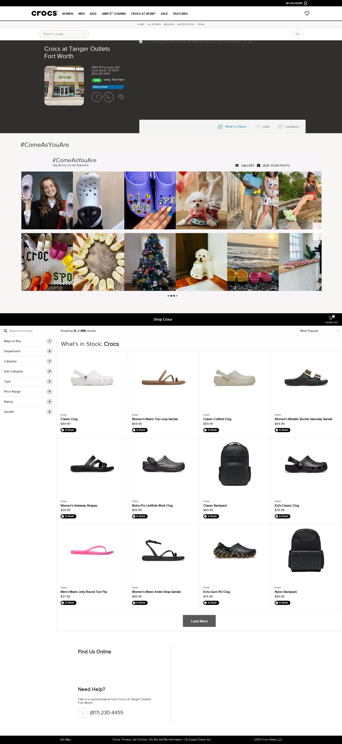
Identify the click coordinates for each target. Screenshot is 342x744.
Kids (93, 13)
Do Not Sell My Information (165, 739)
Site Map (65, 739)
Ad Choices (140, 739)
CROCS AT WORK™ (143, 13)
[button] (28, 341)
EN (298, 34)
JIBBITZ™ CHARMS (114, 13)
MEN (81, 13)
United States (185, 24)
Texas (201, 24)
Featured (180, 13)
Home (140, 24)
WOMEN (67, 13)
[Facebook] (83, 665)
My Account (294, 3)
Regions (169, 24)
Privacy (126, 739)
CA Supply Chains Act (197, 739)
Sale (164, 13)
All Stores (154, 24)
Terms (116, 739)
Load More (199, 621)
